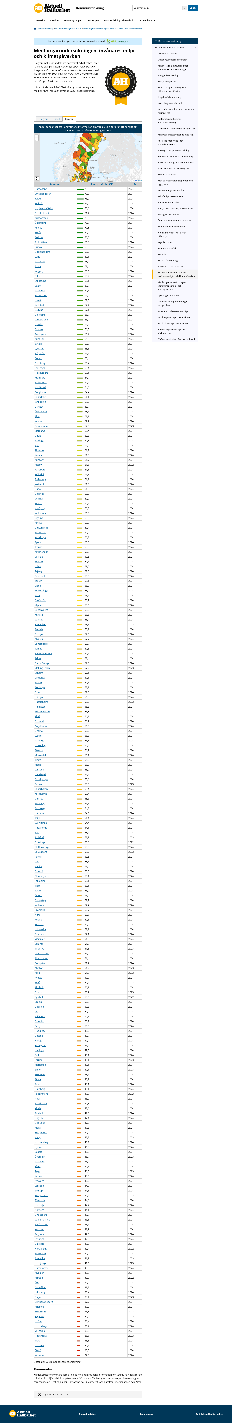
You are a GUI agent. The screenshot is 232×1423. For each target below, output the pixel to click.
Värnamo (40, 290)
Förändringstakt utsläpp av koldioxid (176, 339)
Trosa (38, 266)
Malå (37, 982)
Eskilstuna (40, 280)
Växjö (38, 285)
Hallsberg (40, 1089)
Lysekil (38, 735)
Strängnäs (40, 1045)
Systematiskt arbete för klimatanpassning (169, 120)
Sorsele (39, 556)
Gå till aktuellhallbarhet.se (209, 1414)
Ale (36, 1011)
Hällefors (40, 1016)
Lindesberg (41, 1214)
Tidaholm (40, 1113)
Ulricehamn (41, 527)
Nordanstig (41, 1248)
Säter (37, 1166)
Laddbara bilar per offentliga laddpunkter (172, 303)
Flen (37, 861)
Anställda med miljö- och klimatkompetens (170, 142)
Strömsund (41, 295)
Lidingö (39, 697)
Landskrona (41, 319)
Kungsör (39, 339)
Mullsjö (39, 561)
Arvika (38, 522)
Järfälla (38, 343)
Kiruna (38, 1176)
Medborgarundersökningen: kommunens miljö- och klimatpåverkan (172, 286)
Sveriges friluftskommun (170, 266)
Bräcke (38, 1001)
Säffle (38, 1055)
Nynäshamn (41, 1224)
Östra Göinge (42, 663)
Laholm (39, 672)
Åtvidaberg (41, 411)
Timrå (38, 760)
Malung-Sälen (42, 668)
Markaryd (40, 430)
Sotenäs (39, 934)
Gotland (39, 721)
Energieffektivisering (168, 75)
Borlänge (40, 687)
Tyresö (38, 542)
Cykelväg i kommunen (169, 295)
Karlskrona (41, 1103)
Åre (37, 1282)
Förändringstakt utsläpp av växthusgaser (171, 331)
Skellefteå (40, 677)
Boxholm (40, 1074)
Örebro (39, 329)
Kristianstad (41, 218)
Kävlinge (39, 440)
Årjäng (38, 571)
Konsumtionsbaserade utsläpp (173, 311)
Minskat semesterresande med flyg (175, 134)
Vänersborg (41, 643)
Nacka (38, 866)
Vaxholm (39, 1161)
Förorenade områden (168, 202)
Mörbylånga (41, 590)
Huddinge (40, 1031)
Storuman (40, 1253)
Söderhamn (41, 789)
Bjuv (37, 416)
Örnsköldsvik (42, 213)
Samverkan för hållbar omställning (175, 156)
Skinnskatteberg (44, 1301)
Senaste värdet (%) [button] (102, 184)
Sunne (38, 682)
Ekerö (38, 1350)
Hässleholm (41, 701)
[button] (36, 136)
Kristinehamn (42, 711)
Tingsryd (39, 948)
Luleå (38, 566)
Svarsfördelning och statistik (119, 20)
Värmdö (39, 1355)
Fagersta (39, 1316)
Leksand (39, 769)
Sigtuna (39, 518)
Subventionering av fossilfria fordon (176, 162)
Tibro (37, 1084)
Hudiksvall (40, 387)
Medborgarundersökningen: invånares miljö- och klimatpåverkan (112, 28)
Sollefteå (39, 837)
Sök (194, 8)
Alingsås (39, 450)
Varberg (39, 740)
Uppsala (39, 1006)
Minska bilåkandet (167, 174)
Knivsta (39, 614)
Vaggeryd (40, 271)
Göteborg (40, 363)
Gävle (38, 435)
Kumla (38, 455)
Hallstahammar (43, 653)
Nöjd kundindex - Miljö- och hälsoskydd (172, 234)
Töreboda (40, 1200)
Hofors (38, 1321)
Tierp (37, 1340)
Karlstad (39, 305)
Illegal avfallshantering (169, 97)
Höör (37, 1098)
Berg (37, 1026)
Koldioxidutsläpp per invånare (173, 323)
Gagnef (39, 1297)
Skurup (39, 1190)
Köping (38, 919)
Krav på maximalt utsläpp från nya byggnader (175, 182)
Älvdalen (39, 1272)
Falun (38, 658)
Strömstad (40, 532)
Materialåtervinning (168, 260)
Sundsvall (40, 576)
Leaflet (139, 181)
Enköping (40, 808)
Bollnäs (39, 237)
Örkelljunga (41, 779)
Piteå (37, 716)
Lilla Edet (40, 1122)
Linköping (40, 745)
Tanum (38, 580)
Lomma (39, 943)
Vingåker (39, 939)
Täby (37, 818)
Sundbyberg (41, 610)
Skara (38, 1079)
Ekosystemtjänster (167, 81)
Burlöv (38, 247)
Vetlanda (39, 905)
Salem (38, 890)
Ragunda (39, 1234)
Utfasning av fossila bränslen (172, 59)
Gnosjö (39, 634)
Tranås (38, 547)
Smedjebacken (43, 193)
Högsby (39, 1118)
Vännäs (39, 619)
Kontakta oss (146, 1414)
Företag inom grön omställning (173, 150)
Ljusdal (39, 324)
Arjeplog (39, 1306)
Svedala (39, 629)
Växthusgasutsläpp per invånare (174, 317)
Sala (37, 832)
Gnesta (39, 730)
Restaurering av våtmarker (171, 190)
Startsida (40, 20)
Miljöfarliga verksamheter (171, 196)
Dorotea (39, 1345)
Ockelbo (39, 1021)
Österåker (40, 1287)
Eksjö (38, 1069)
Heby (37, 1137)
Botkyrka (40, 963)
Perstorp (39, 924)
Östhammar (41, 1268)
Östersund (41, 222)
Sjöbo (38, 585)
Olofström (40, 600)
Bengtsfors (41, 1132)
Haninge (39, 1050)
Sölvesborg (41, 851)
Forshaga (40, 368)
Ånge (37, 1171)
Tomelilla (40, 1258)
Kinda (38, 1108)
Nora (37, 914)
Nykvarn (39, 1181)
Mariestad (40, 1064)
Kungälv (39, 460)
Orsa (37, 692)
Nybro (38, 1147)
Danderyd (40, 774)
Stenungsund (42, 876)
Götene (39, 1035)
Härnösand (41, 189)
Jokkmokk (40, 484)
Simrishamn (41, 958)
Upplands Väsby (44, 208)
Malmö (39, 203)
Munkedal (40, 755)
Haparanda (41, 827)
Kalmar (39, 421)
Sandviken (40, 624)
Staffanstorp (42, 847)
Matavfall (162, 254)
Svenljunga (41, 822)
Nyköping (40, 508)
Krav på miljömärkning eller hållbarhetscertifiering (172, 89)
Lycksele (39, 348)
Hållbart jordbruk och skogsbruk (174, 168)
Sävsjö (38, 784)
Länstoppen (93, 20)
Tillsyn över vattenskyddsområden (175, 208)
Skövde (39, 750)
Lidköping (40, 314)
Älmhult (39, 987)
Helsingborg (41, 372)
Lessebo (39, 1185)
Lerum (38, 1060)
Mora (38, 1127)
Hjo (37, 445)
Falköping (40, 880)
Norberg (39, 1210)
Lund (37, 256)
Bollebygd (40, 1311)
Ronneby (39, 803)
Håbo (38, 489)
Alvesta (39, 639)
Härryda (39, 813)
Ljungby (39, 406)
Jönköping (40, 401)
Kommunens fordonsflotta (171, 226)
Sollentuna (41, 382)
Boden (38, 358)
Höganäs (40, 353)
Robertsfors (41, 1093)
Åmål (37, 972)
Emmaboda (41, 426)
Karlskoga (40, 537)
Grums (38, 992)
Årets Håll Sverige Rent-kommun (174, 220)
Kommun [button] (54, 184)
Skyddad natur (165, 242)
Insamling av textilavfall (170, 103)
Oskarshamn (42, 953)
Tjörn (37, 885)
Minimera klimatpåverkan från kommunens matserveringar (173, 67)
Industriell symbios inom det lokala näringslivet (176, 111)
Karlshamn (41, 793)
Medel (38, 764)
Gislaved (39, 493)
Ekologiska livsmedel (168, 214)
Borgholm (40, 392)
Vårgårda (40, 1331)
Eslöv (37, 276)
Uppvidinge (41, 1326)
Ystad (38, 198)
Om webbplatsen (147, 20)
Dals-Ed (39, 798)
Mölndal (39, 474)
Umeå (38, 300)
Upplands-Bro (42, 251)
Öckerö (39, 871)
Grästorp (40, 842)
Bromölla (40, 910)
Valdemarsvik (42, 1219)
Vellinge (39, 498)
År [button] (135, 184)
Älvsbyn (39, 968)
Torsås (38, 648)
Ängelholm (41, 726)
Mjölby (38, 227)
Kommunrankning (45, 28)
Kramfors (40, 377)
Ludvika (39, 310)
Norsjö (38, 1040)
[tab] (43, 119)
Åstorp (38, 895)
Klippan (39, 605)
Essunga (39, 1239)
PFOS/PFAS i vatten (167, 53)
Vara (37, 595)
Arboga (39, 1277)
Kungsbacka (41, 1195)
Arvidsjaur (40, 334)
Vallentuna (41, 513)
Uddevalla (40, 929)
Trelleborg (40, 479)
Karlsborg (40, 469)
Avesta (38, 977)
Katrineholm (41, 551)
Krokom (39, 1229)
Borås (38, 232)
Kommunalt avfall (167, 248)
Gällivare (39, 1243)
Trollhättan (41, 242)
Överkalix (40, 1156)
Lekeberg (40, 1292)
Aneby (38, 464)
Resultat (54, 20)
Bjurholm (40, 997)
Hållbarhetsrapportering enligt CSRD (176, 128)
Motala (38, 503)
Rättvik (38, 856)
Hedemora (41, 1335)
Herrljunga (41, 1263)
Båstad (38, 1151)
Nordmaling (41, 1142)
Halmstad (40, 706)
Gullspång (40, 900)
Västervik (40, 261)
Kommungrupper (73, 20)
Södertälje (40, 397)
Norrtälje (40, 1205)
